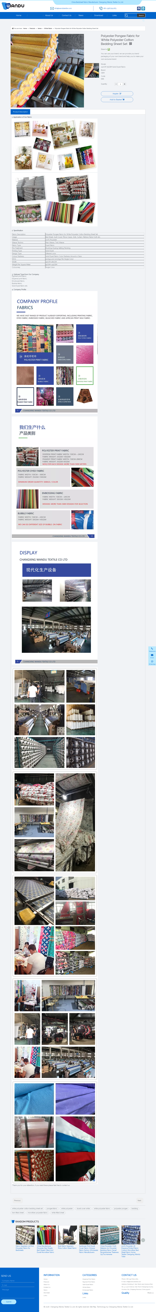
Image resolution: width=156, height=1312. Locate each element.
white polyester (67, 1208)
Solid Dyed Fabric (88, 1284)
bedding (135, 1208)
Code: (103, 76)
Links (45, 1295)
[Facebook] (139, 8)
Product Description (20, 112)
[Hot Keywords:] (143, 20)
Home (45, 1279)
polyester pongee (120, 1208)
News (45, 1290)
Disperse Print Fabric (89, 1279)
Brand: (103, 70)
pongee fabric (52, 1208)
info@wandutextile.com (63, 8)
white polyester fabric (102, 1208)
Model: (103, 64)
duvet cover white (83, 1208)
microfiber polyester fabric (38, 1213)
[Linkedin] (143, 8)
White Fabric (86, 1287)
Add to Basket (116, 100)
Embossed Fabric (88, 1290)
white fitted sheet (58, 1213)
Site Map (93, 1307)
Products (46, 1282)
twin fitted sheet (18, 1213)
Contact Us (47, 1287)
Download (47, 1293)
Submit (8, 1302)
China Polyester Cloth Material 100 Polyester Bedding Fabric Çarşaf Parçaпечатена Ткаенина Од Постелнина (109, 1250)
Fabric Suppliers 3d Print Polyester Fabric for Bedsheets (25, 1248)
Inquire (115, 94)
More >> (151, 1293)
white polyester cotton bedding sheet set (27, 1208)
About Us (46, 1284)
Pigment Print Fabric (89, 1282)
